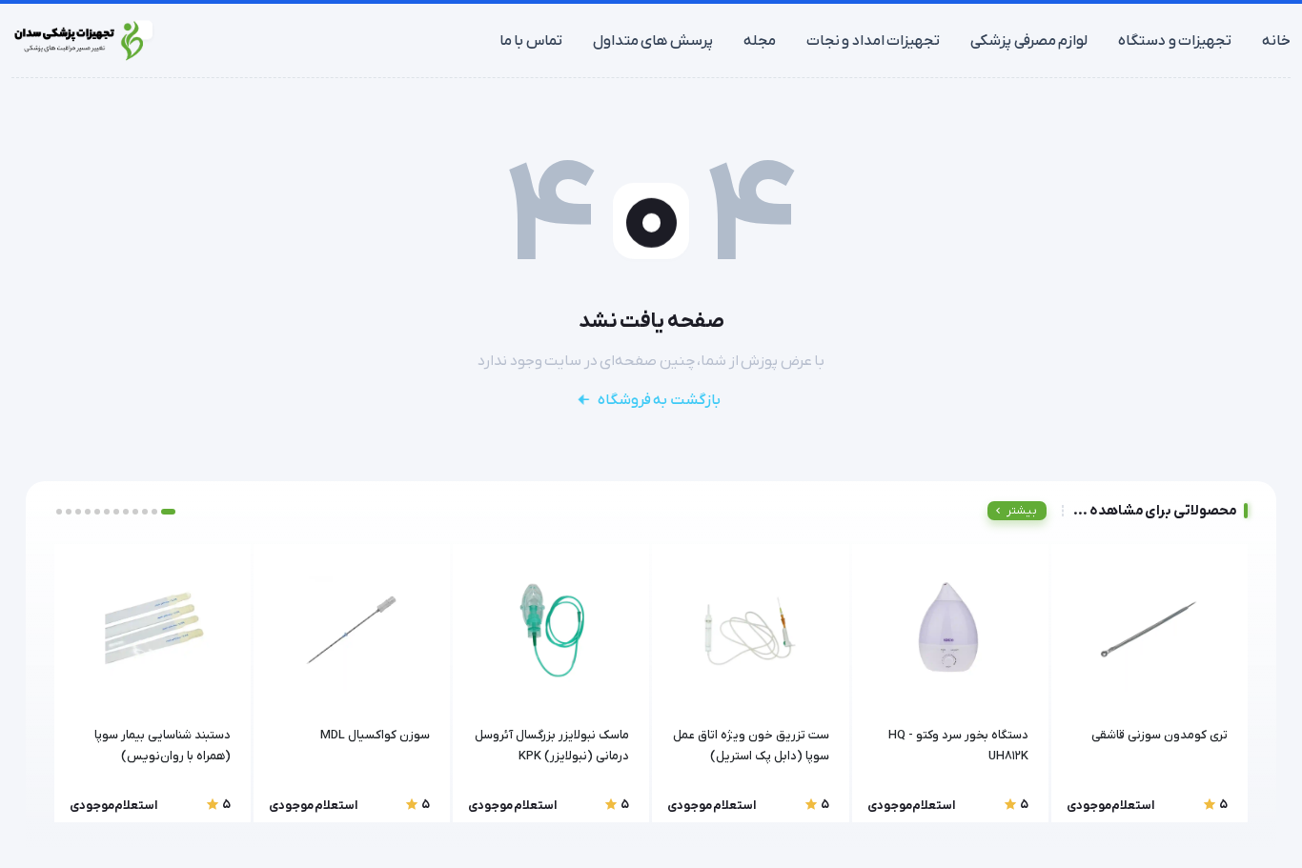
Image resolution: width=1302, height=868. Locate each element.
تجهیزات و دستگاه (1174, 40)
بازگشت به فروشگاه (659, 400)
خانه (1276, 40)
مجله (759, 40)
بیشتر (1022, 510)
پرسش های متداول (653, 40)
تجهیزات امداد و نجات (873, 40)
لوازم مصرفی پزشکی (1029, 40)
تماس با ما (530, 40)
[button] (168, 512)
